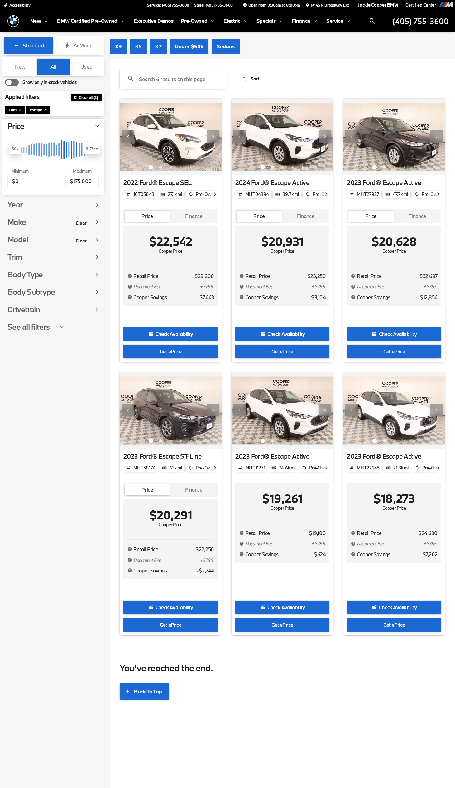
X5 (138, 46)
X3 (118, 46)
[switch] (40, 82)
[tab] (147, 216)
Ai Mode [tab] (83, 45)
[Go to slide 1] (151, 167)
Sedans (226, 46)
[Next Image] (213, 136)
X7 (158, 46)
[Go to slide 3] (171, 167)
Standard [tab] (33, 45)
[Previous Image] (128, 136)
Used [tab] (86, 66)
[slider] (15, 148)
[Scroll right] (215, 194)
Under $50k (189, 46)
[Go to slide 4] (180, 167)
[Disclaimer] (129, 276)
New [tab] (20, 66)
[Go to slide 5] (190, 167)
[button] (127, 137)
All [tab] (53, 66)
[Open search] (372, 21)
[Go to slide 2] (161, 167)
